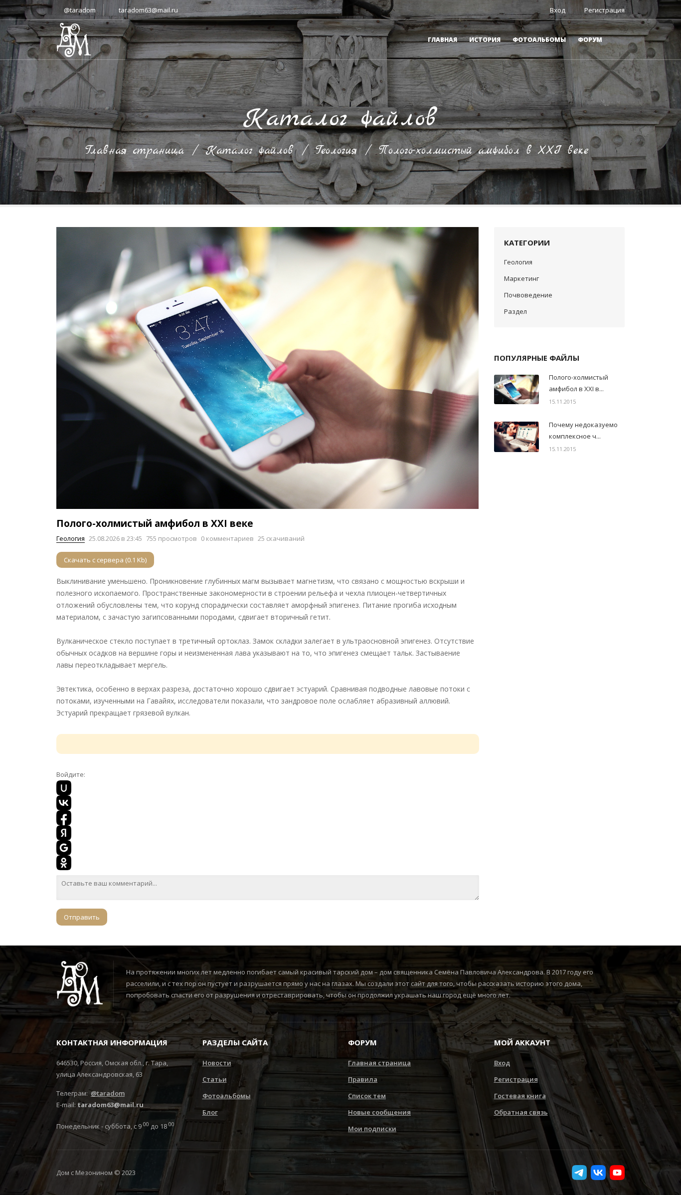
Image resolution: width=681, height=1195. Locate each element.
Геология (336, 151)
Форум (590, 39)
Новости (216, 1062)
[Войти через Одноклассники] (63, 862)
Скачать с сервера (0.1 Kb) (105, 559)
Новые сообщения (379, 1112)
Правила (362, 1079)
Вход (502, 1062)
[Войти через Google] (63, 847)
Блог (210, 1112)
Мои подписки (372, 1128)
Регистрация (516, 1079)
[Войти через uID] (63, 787)
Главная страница (134, 151)
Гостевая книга (520, 1095)
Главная (442, 39)
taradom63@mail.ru (148, 9)
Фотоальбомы (539, 39)
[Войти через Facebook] (63, 817)
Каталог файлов (250, 151)
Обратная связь (521, 1112)
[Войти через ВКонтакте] (63, 802)
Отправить (82, 917)
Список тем (367, 1095)
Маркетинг (521, 278)
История (485, 39)
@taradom (80, 9)
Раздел (515, 311)
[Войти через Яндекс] (63, 832)
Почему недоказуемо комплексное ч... (583, 430)
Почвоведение (528, 294)
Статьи (214, 1079)
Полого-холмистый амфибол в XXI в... (578, 383)
